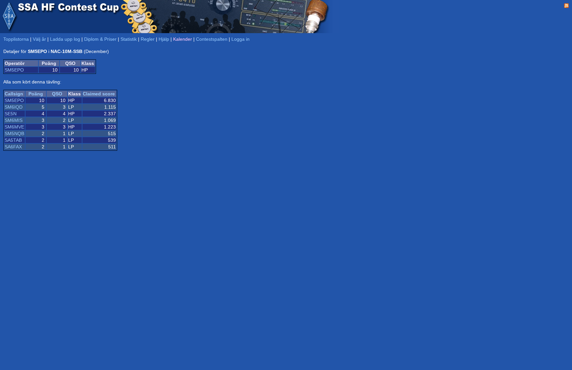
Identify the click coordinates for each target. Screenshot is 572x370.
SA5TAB (13, 140)
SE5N (11, 113)
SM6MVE (14, 127)
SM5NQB (14, 133)
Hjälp (164, 39)
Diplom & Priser (100, 39)
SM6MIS (14, 120)
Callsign (14, 93)
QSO (57, 93)
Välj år (39, 39)
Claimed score (99, 93)
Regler (148, 39)
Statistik (128, 39)
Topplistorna (16, 39)
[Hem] (9, 16)
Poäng (35, 93)
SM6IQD (14, 107)
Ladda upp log (65, 39)
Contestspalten (211, 39)
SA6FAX (13, 146)
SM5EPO (14, 70)
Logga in (240, 39)
